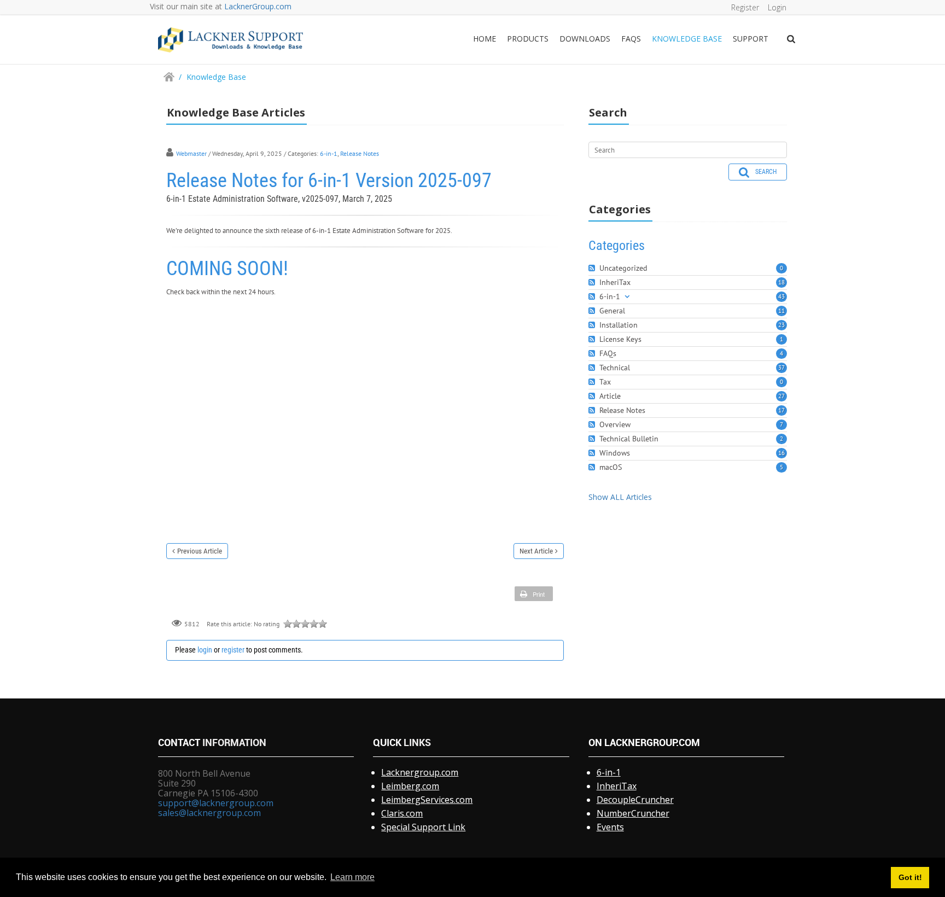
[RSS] (593, 268)
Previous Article (199, 551)
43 (781, 296)
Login (777, 7)
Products (528, 38)
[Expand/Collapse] (627, 297)
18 (781, 282)
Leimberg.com (410, 786)
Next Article (536, 551)
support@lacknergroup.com (215, 803)
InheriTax (617, 786)
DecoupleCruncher (635, 800)
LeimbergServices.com (426, 800)
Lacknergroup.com (419, 772)
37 (781, 367)
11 (781, 310)
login (204, 649)
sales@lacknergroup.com (209, 813)
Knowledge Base (687, 38)
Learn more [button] (352, 877)
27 (781, 396)
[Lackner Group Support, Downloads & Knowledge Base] (230, 39)
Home (484, 38)
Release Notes (359, 153)
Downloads (584, 38)
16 (781, 453)
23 (781, 325)
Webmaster (191, 153)
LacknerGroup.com (257, 6)
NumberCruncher (633, 813)
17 (781, 410)
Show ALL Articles (620, 497)
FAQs (631, 38)
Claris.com (402, 813)
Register (745, 7)
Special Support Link (423, 827)
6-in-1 (328, 153)
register (232, 649)
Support (750, 38)
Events (610, 827)
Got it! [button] (910, 877)
